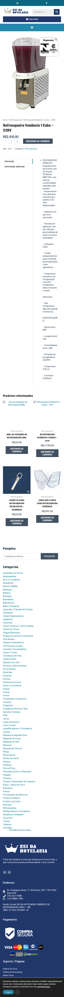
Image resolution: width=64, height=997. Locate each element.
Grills (5, 715)
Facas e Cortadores (12, 685)
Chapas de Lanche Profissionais (18, 635)
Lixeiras (6, 731)
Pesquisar (49, 556)
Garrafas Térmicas (11, 712)
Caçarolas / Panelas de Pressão (18, 609)
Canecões (8, 622)
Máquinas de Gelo (11, 741)
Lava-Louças (9, 725)
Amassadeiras (9, 576)
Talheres (7, 824)
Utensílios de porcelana (20, 830)
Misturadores (9, 755)
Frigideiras (8, 705)
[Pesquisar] (57, 12)
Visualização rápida (17, 425)
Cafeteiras (8, 612)
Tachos (6, 821)
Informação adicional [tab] (14, 166)
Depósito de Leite (11, 662)
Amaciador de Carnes (13, 573)
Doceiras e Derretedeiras (14, 665)
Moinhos (7, 761)
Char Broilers (9, 639)
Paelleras (7, 764)
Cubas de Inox (9, 659)
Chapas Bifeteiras (11, 632)
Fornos (6, 695)
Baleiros (7, 592)
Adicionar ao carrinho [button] (17, 450)
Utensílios (7, 827)
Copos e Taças (10, 652)
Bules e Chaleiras (11, 606)
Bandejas (7, 596)
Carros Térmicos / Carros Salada (18, 625)
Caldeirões (8, 619)
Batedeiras (8, 599)
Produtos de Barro (11, 798)
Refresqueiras (9, 807)
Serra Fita (7, 817)
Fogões (6, 688)
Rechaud (7, 804)
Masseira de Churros (12, 748)
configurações (43, 986)
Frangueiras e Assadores (14, 698)
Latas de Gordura (11, 721)
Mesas (6, 751)
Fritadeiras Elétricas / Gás (15, 708)
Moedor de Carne (11, 758)
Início (5, 120)
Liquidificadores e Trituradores (17, 728)
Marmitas (7, 745)
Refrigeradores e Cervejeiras (16, 811)
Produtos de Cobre (12, 801)
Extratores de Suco (12, 682)
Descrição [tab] (9, 161)
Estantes (7, 675)
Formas (6, 692)
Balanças (7, 589)
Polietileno (8, 788)
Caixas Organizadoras (13, 616)
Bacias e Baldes (10, 586)
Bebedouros (8, 602)
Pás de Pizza (9, 768)
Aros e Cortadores (11, 579)
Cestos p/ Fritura (11, 629)
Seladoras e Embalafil (13, 814)
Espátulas (7, 672)
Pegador (7, 774)
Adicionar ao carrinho (38, 141)
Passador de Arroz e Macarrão (17, 771)
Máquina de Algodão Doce (15, 735)
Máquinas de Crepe (12, 738)
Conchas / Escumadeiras (14, 649)
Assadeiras (8, 582)
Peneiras (7, 778)
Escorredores (9, 668)
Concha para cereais (12, 645)
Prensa (6, 791)
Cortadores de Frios (12, 655)
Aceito (8, 992)
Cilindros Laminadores (13, 642)
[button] (17, 3)
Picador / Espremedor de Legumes (19, 781)
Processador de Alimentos (15, 794)
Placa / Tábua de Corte (14, 784)
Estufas (6, 678)
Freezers (7, 702)
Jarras (6, 718)
